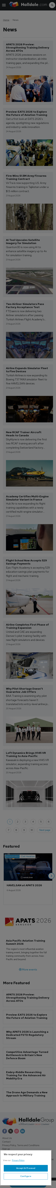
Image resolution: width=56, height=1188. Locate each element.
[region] (26, 1168)
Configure (25, 1176)
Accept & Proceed (25, 1168)
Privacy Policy (18, 1160)
